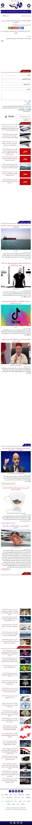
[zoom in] (4, 15)
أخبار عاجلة (24, 15)
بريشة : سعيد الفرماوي (9, 697)
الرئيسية (29, 15)
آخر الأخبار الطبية (5, 569)
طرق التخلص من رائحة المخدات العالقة (9, 626)
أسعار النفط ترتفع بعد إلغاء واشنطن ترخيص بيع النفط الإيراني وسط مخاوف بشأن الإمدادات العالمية (9, 752)
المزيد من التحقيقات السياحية (8, 483)
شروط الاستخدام (27, 104)
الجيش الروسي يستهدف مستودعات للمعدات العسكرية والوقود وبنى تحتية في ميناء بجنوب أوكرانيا (10, 152)
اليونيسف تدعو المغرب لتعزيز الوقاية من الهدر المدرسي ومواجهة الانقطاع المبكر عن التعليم (9, 613)
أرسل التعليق (26, 119)
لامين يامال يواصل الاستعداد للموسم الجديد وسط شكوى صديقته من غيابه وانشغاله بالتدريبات (9, 654)
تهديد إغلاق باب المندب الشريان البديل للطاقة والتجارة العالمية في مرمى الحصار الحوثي (9, 767)
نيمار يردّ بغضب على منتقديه (9, 667)
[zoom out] (8, 15)
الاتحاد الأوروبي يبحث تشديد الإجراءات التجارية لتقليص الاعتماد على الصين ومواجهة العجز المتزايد (10, 774)
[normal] (5, 15)
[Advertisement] (16, 56)
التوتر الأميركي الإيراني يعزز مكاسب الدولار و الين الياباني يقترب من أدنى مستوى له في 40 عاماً (9, 714)
